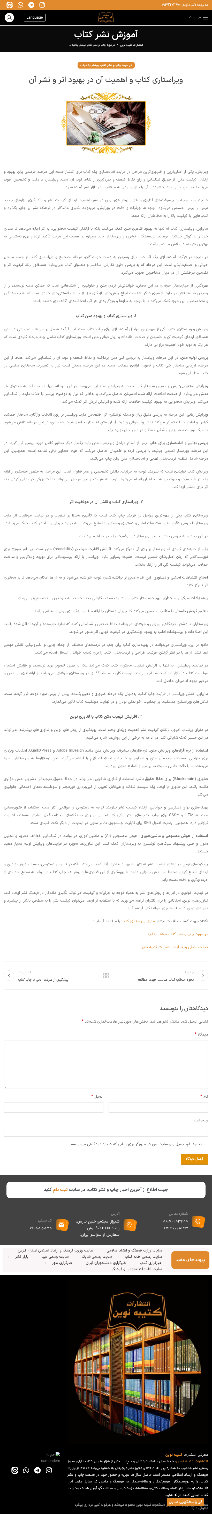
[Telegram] (31, 5)
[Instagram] (42, 5)
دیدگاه (201, 1034)
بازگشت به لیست (106, 975)
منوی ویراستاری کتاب (138, 921)
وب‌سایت (201, 1120)
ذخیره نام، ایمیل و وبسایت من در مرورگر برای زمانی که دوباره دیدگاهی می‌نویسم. (136, 1144)
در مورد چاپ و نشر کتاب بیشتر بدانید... (92, 45)
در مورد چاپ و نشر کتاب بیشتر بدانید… (176, 934)
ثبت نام (60, 1189)
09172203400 (171, 5)
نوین (180, 1461)
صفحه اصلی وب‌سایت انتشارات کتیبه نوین (174, 947)
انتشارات (201, 1461)
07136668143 (175, 1228)
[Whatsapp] (20, 5)
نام (204, 1096)
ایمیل (97, 1096)
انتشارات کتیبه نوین (131, 45)
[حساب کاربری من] (9, 17)
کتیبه (189, 1461)
